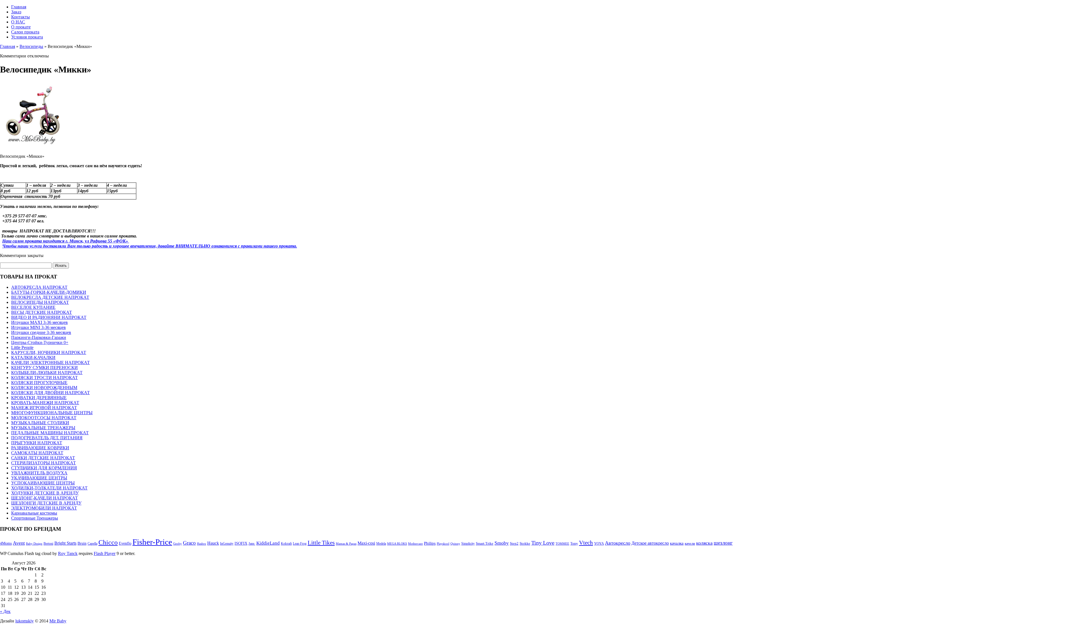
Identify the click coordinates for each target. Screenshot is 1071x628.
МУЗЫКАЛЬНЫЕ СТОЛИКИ (40, 422)
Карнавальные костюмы (34, 513)
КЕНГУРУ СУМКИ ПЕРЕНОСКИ (44, 367)
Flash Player (104, 553)
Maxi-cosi (366, 543)
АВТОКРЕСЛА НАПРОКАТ (39, 287)
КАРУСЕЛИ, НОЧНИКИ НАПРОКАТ (48, 352)
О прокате (21, 27)
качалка (677, 543)
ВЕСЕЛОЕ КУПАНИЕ (33, 307)
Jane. (252, 543)
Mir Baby (57, 621)
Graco (189, 543)
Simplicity (468, 543)
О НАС (18, 22)
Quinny (455, 543)
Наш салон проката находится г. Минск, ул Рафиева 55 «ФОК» (65, 241)
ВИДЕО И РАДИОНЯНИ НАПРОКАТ (48, 317)
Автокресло (617, 543)
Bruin (82, 543)
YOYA (599, 543)
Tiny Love (542, 543)
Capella (92, 543)
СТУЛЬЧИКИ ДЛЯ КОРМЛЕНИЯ (44, 467)
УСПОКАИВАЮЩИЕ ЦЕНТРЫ (43, 483)
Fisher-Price (152, 541)
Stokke (525, 543)
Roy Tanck (68, 553)
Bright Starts (65, 543)
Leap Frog (300, 543)
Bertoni (48, 543)
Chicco (108, 542)
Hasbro (201, 543)
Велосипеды (31, 46)
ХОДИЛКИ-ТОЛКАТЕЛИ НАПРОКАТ (49, 488)
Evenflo (125, 543)
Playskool (443, 543)
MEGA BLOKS (397, 543)
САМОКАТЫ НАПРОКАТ (37, 452)
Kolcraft (286, 543)
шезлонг (723, 543)
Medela (381, 543)
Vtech (586, 542)
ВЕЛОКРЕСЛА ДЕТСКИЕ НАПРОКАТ (50, 297)
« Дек (5, 611)
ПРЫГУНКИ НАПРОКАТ (36, 442)
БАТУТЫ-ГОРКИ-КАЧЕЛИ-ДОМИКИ (48, 292)
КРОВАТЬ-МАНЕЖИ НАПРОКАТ (45, 402)
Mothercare (415, 543)
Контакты (20, 16)
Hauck (213, 543)
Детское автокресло (650, 543)
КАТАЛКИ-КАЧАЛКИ (33, 357)
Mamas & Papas (346, 543)
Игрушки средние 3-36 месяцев (41, 332)
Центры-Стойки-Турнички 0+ (39, 342)
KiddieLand (268, 543)
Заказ (16, 11)
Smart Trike (484, 543)
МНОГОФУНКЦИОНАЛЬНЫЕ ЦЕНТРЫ (52, 412)
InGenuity (226, 543)
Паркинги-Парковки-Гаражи (38, 337)
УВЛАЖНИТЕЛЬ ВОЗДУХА (39, 473)
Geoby (177, 543)
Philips (430, 543)
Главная (18, 6)
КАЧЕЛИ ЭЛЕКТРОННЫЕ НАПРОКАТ (50, 362)
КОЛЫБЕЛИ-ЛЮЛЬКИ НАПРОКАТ (47, 372)
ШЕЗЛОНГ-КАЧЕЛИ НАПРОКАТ (44, 498)
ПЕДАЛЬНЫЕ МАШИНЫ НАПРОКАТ (50, 432)
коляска (704, 543)
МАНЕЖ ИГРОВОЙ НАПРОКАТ (44, 407)
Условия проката (27, 37)
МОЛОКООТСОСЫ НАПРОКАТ (43, 417)
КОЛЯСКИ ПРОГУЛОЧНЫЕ (39, 382)
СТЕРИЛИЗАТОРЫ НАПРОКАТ (43, 462)
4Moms (6, 543)
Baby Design (34, 543)
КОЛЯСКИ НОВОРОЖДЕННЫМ (44, 387)
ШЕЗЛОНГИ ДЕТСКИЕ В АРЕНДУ (46, 503)
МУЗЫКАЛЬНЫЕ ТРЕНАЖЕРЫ (43, 427)
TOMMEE (562, 543)
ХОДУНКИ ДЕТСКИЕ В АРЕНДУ (45, 493)
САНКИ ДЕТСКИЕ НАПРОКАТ (43, 457)
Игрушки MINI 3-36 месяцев (38, 327)
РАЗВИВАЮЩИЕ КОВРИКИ (40, 447)
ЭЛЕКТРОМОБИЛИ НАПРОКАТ (44, 508)
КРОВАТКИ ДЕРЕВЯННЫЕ (39, 397)
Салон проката (25, 32)
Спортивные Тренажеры (34, 518)
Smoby (502, 543)
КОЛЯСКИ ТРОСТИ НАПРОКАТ (44, 377)
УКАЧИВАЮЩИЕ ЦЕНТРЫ (39, 478)
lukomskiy (24, 621)
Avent (19, 543)
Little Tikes (321, 543)
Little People (22, 347)
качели (690, 543)
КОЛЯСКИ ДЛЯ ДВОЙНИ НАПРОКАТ (50, 392)
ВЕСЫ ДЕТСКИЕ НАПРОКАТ (41, 312)
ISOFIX (241, 543)
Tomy (574, 543)
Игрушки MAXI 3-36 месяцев (39, 322)
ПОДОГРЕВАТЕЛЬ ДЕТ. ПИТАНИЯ (47, 437)
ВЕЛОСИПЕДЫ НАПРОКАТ (40, 302)
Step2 (514, 543)
